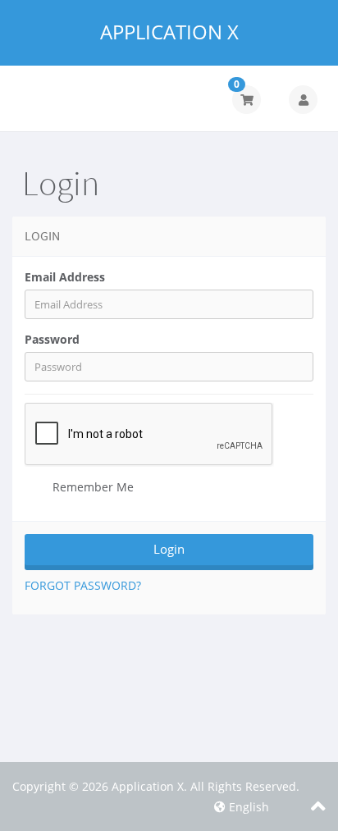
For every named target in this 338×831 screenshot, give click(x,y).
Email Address (65, 277)
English (247, 807)
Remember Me (91, 487)
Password (52, 339)
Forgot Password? (83, 585)
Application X (169, 32)
